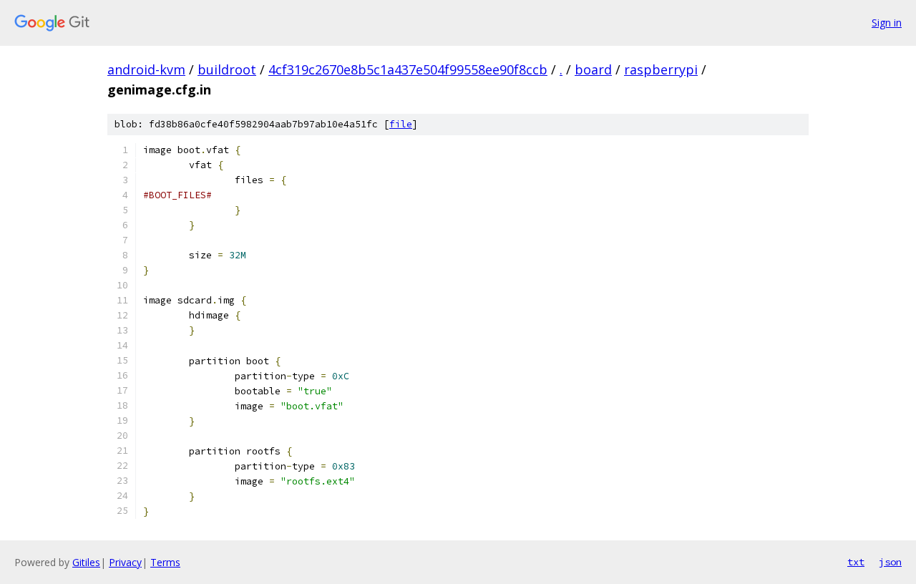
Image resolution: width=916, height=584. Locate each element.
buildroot (227, 69)
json (890, 561)
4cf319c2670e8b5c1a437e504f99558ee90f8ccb (407, 69)
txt (855, 561)
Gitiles (86, 562)
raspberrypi (661, 69)
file (400, 124)
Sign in (887, 22)
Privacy (125, 562)
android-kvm (146, 69)
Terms (165, 562)
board (593, 69)
